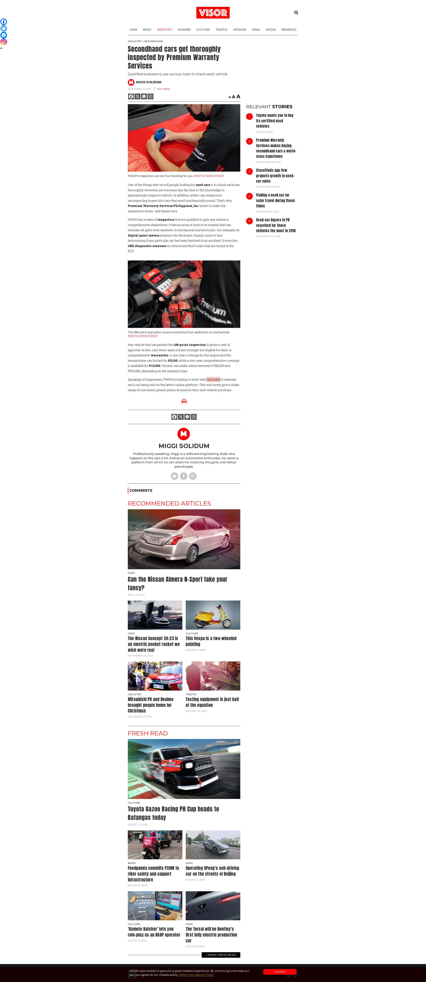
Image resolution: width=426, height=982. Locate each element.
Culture (203, 29)
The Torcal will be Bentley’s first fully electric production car (211, 935)
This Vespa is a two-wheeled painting (211, 641)
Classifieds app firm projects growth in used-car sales (275, 176)
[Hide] (1, 48)
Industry (164, 29)
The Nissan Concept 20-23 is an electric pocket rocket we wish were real (154, 644)
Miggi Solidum (148, 82)
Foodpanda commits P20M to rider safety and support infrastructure (153, 874)
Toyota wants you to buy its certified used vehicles (275, 121)
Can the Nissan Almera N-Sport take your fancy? (177, 583)
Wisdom (239, 29)
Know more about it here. (196, 975)
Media (271, 29)
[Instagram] (150, 96)
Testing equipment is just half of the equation (212, 702)
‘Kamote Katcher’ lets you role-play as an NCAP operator (154, 932)
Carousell (213, 379)
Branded (289, 29)
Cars (133, 29)
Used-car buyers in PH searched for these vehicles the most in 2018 (276, 225)
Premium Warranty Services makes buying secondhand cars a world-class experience (276, 148)
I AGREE (280, 971)
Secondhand (153, 41)
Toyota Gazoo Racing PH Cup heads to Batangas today (173, 813)
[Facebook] (131, 96)
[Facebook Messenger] (144, 96)
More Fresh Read (222, 955)
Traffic (221, 29)
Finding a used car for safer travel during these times (275, 200)
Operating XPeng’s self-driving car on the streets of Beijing (212, 871)
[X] (137, 96)
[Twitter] (3, 28)
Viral (256, 29)
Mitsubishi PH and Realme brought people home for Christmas (150, 705)
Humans (184, 29)
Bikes (147, 29)
